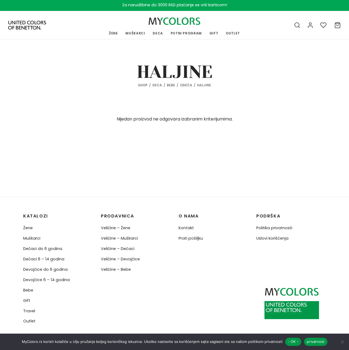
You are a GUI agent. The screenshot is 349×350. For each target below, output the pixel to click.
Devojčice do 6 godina (45, 269)
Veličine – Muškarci (119, 238)
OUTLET (233, 33)
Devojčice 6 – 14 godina (46, 280)
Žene (28, 228)
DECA (157, 85)
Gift (26, 300)
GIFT (213, 33)
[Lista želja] (324, 25)
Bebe (28, 290)
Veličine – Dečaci (117, 248)
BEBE (171, 85)
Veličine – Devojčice (120, 259)
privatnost (316, 341)
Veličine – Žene (115, 228)
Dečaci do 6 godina (42, 248)
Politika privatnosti (274, 228)
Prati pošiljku (191, 238)
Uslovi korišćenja (272, 238)
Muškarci (31, 238)
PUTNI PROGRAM (186, 33)
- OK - (293, 341)
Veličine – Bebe (116, 269)
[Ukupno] (337, 25)
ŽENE (113, 33)
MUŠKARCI (135, 33)
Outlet (29, 321)
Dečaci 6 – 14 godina (43, 259)
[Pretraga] (297, 25)
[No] (342, 342)
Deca (158, 33)
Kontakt (186, 228)
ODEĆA (186, 85)
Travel (29, 311)
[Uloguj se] (310, 25)
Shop (143, 85)
